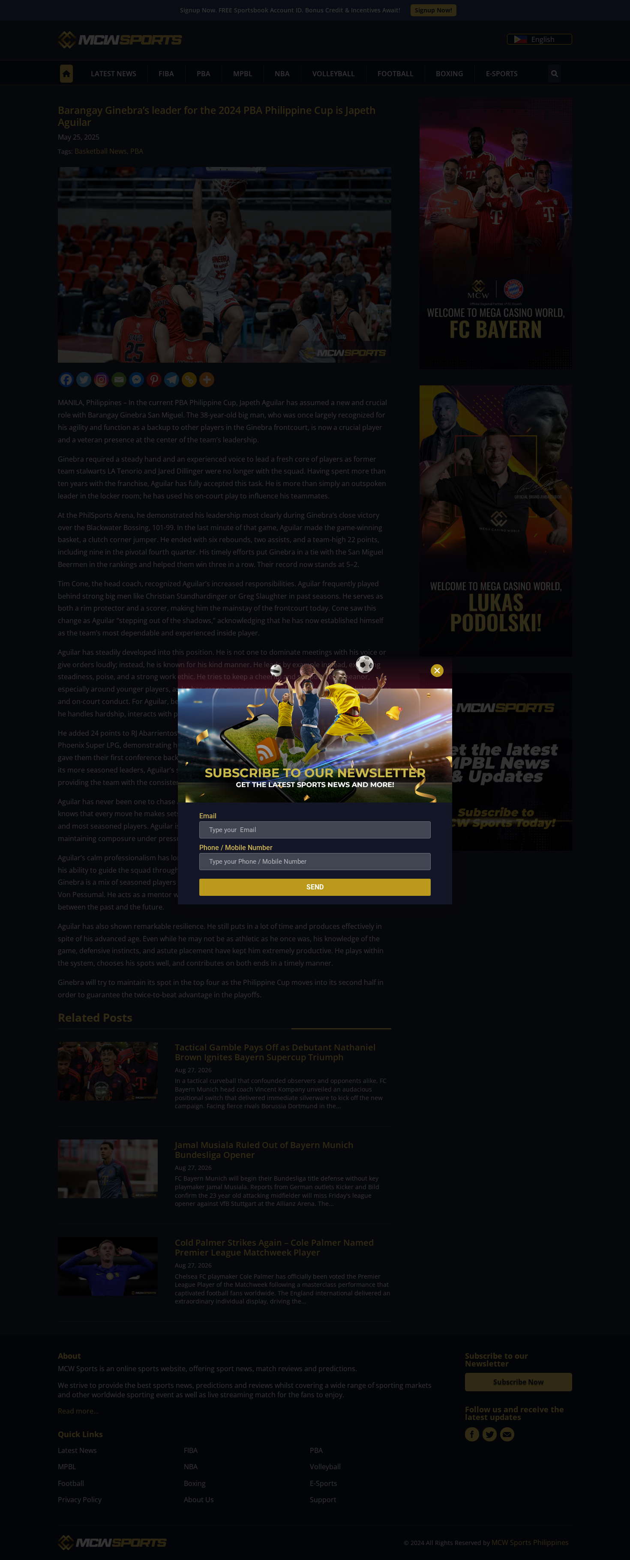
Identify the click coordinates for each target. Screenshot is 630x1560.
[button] (437, 670)
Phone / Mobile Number (236, 848)
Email (207, 816)
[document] (315, 780)
